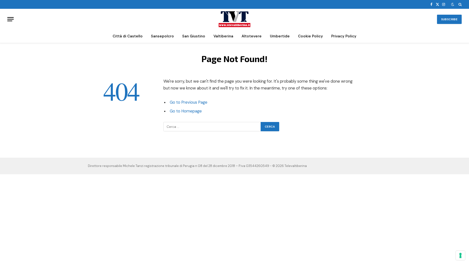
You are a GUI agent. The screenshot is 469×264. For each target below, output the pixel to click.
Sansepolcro (162, 36)
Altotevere (252, 36)
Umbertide (280, 36)
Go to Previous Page (188, 102)
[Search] (460, 4)
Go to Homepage (186, 111)
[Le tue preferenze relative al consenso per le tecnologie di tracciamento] (460, 255)
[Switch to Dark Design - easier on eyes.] (452, 4)
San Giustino (193, 36)
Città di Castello (128, 36)
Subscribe (449, 19)
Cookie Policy (310, 36)
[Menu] (10, 19)
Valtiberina (223, 36)
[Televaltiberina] (234, 19)
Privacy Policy (343, 36)
